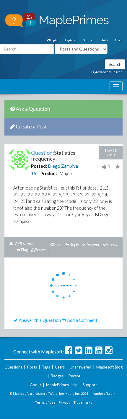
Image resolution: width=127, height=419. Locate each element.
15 (33, 173)
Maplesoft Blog (109, 367)
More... (112, 244)
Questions (13, 367)
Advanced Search (109, 72)
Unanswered (80, 367)
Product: (49, 173)
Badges (57, 376)
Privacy (64, 402)
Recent (74, 376)
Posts (32, 367)
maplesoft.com (103, 393)
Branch (41, 249)
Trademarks (83, 402)
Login (54, 40)
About (118, 40)
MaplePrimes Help (62, 384)
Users (60, 367)
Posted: (39, 166)
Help (104, 40)
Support (88, 40)
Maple (65, 173)
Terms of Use (45, 402)
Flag (24, 249)
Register (70, 40)
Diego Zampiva (63, 166)
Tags (46, 367)
